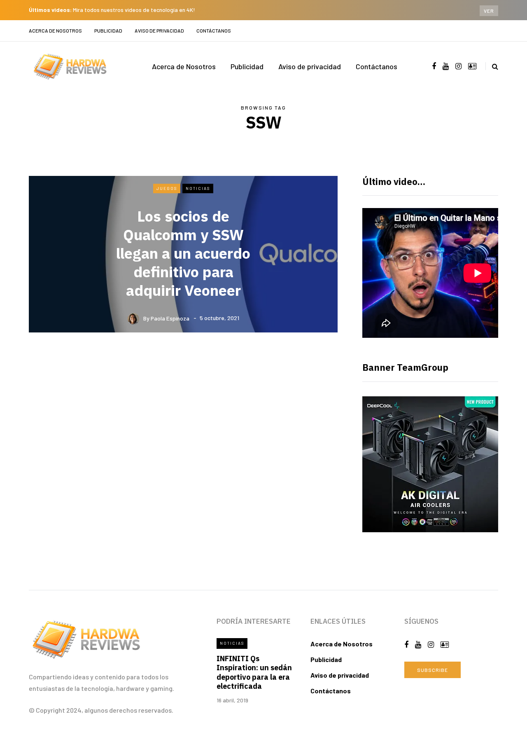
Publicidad (108, 30)
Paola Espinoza (170, 317)
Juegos (166, 188)
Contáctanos (213, 30)
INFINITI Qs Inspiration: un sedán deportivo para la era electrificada (254, 672)
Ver (489, 11)
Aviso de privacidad (159, 30)
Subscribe (432, 670)
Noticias (198, 188)
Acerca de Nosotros (55, 30)
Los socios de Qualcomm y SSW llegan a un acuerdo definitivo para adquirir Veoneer (183, 253)
